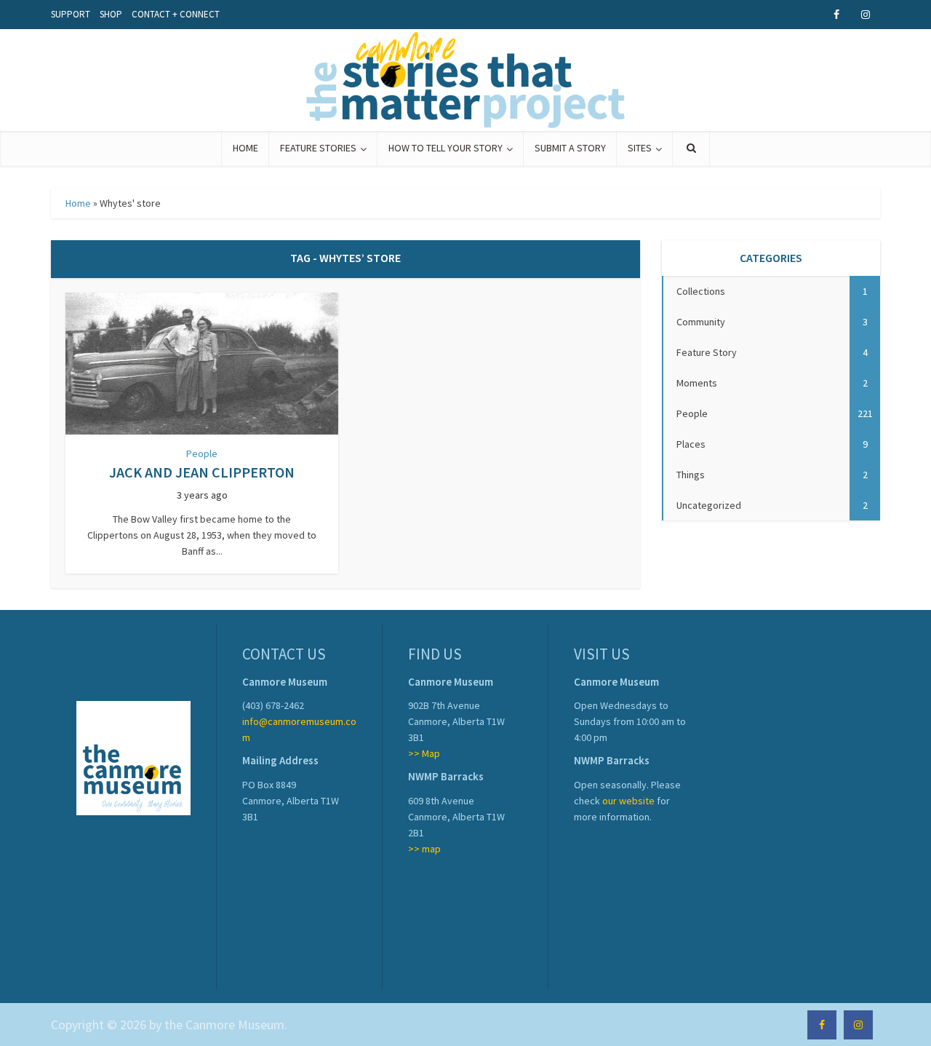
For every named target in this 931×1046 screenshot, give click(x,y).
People (201, 453)
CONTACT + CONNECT (176, 14)
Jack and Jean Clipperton (202, 472)
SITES (640, 147)
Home (78, 203)
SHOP (111, 14)
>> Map (424, 753)
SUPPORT (70, 14)
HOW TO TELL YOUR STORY (445, 147)
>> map (424, 848)
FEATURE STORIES (318, 147)
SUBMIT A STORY (570, 147)
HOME (245, 147)
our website (628, 800)
